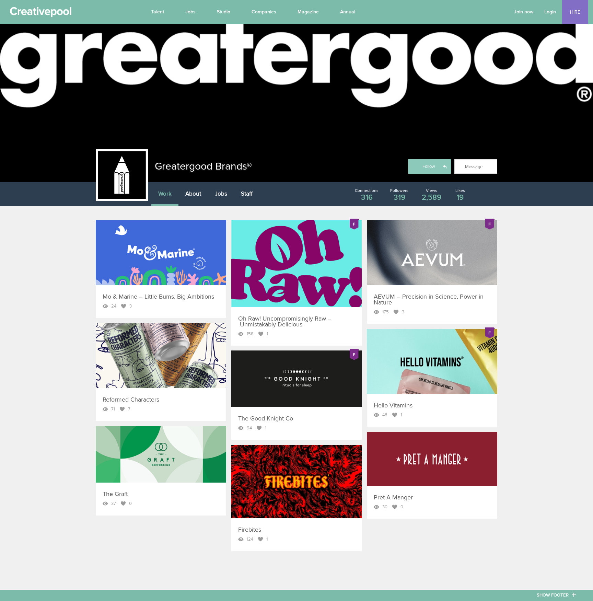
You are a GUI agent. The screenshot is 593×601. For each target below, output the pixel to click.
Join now (524, 12)
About (193, 193)
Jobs (190, 12)
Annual (347, 12)
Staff (247, 193)
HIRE (575, 12)
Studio (223, 12)
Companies (264, 12)
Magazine (308, 12)
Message (473, 167)
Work (165, 193)
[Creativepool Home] (40, 14)
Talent (157, 12)
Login (550, 12)
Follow (428, 166)
